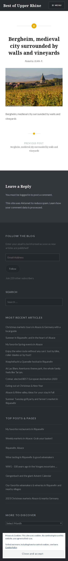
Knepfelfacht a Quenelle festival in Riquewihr (29, 361)
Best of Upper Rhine (22, 5)
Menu (58, 5)
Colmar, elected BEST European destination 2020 (31, 379)
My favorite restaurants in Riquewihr (25, 429)
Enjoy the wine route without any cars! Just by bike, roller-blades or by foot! (33, 353)
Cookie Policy (11, 547)
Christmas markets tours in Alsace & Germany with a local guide (33, 329)
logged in (25, 194)
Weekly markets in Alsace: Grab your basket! (29, 438)
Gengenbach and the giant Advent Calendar (28, 475)
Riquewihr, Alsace (15, 448)
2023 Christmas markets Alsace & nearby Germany (32, 498)
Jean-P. (38, 61)
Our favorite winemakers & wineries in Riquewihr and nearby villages (33, 487)
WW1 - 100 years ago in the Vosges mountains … (31, 466)
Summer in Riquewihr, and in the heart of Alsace (30, 337)
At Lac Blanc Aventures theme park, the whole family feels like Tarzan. (33, 370)
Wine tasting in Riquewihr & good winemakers (30, 457)
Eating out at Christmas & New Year (24, 385)
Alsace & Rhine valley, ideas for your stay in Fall (30, 392)
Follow (12, 268)
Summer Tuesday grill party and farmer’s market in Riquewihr (32, 401)
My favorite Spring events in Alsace (24, 344)
